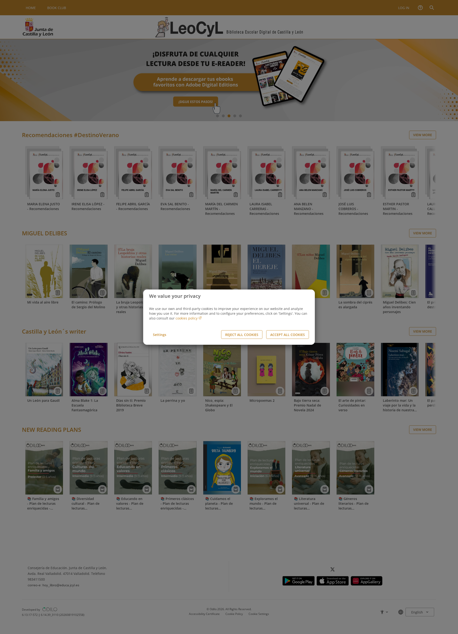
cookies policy (187, 318)
